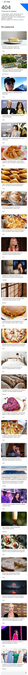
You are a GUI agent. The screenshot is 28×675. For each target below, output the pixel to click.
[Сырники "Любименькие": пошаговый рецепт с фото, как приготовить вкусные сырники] (14, 156)
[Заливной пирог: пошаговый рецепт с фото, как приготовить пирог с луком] (14, 316)
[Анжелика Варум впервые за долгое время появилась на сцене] (14, 636)
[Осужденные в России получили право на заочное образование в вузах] (14, 293)
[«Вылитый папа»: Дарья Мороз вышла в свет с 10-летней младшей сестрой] (14, 614)
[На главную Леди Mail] (8, 2)
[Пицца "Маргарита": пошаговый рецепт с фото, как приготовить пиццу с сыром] (14, 225)
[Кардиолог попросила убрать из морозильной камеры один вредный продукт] (14, 270)
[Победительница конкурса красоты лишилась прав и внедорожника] (14, 248)
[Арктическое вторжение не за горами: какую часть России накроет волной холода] (14, 476)
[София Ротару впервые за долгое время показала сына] (14, 499)
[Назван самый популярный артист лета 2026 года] (14, 133)
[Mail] (5, 2)
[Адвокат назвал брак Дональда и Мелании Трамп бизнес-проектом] (14, 453)
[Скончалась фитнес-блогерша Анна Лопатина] (14, 87)
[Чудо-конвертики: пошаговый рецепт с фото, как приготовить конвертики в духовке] (14, 179)
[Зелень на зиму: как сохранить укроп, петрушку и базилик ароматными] (14, 65)
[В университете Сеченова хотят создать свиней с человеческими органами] (14, 385)
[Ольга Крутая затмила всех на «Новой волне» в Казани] (14, 110)
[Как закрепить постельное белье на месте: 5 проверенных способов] (14, 362)
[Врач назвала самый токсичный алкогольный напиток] (14, 522)
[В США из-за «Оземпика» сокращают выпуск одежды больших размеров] (14, 659)
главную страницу (18, 19)
